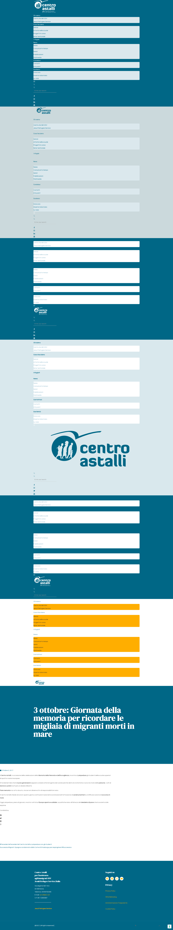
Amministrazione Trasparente (116, 903)
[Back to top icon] (159, 926)
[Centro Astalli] (45, 12)
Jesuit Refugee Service (43, 908)
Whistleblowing (111, 897)
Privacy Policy (110, 891)
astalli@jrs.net (45, 895)
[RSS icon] (135, 925)
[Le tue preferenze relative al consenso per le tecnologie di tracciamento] (169, 926)
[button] (56, 815)
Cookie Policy (110, 909)
